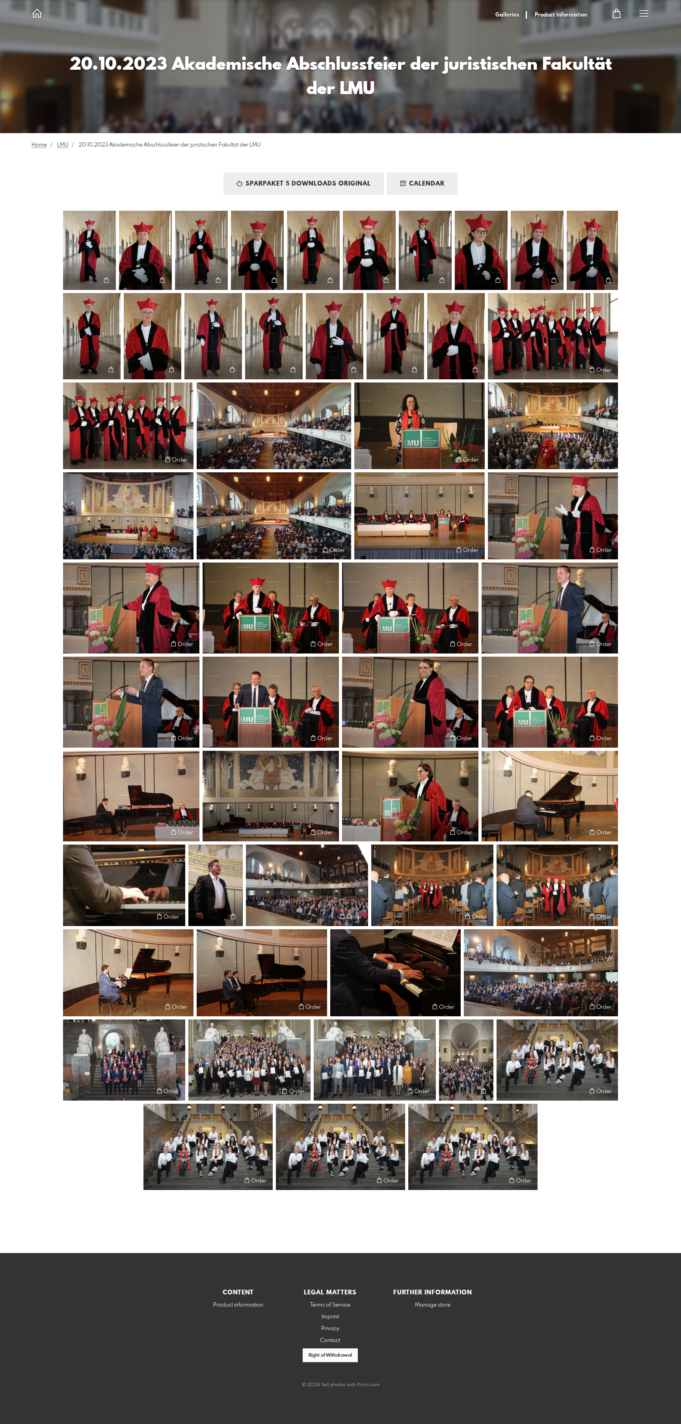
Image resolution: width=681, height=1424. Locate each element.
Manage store (432, 1305)
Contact (330, 1340)
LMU (62, 145)
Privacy (330, 1328)
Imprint (330, 1317)
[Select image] (72, 280)
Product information (561, 15)
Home (39, 145)
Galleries (507, 15)
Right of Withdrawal (330, 1355)
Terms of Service (330, 1305)
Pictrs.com (368, 1385)
